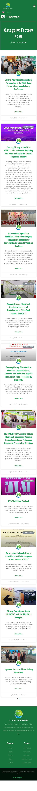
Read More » (19, 112)
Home (13, 42)
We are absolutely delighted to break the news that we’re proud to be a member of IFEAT (18, 556)
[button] (34, 5)
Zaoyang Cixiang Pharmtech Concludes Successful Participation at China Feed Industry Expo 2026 (18, 308)
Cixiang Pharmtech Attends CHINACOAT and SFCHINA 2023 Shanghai (18, 614)
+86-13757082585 (13, 16)
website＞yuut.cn (18, 777)
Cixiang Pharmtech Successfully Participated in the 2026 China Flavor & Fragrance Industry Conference (18, 84)
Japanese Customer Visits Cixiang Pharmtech (18, 671)
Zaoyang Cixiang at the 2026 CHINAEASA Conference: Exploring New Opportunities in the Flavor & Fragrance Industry (18, 152)
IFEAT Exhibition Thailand (18, 501)
